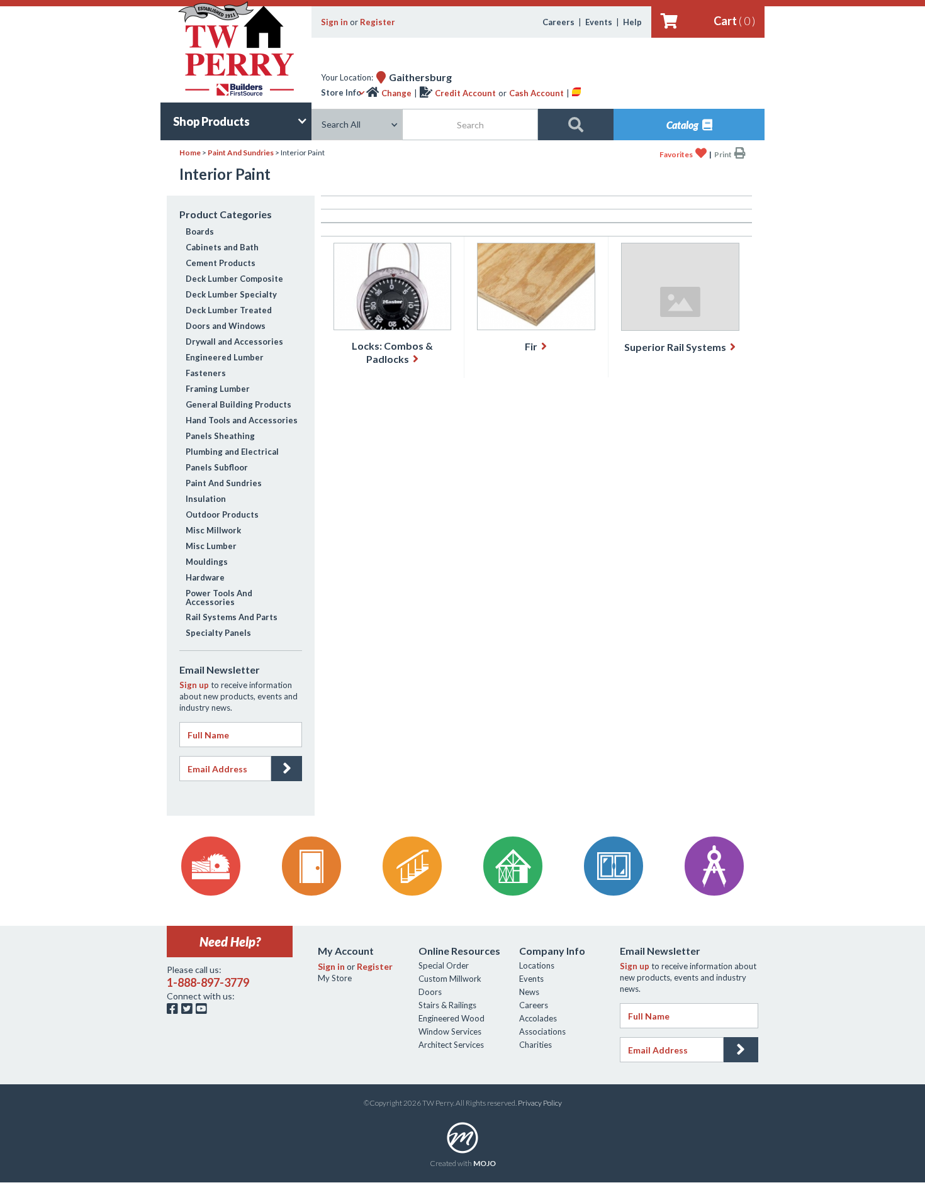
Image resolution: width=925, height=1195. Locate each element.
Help (632, 22)
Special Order (443, 965)
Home (190, 152)
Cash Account (536, 93)
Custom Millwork (449, 979)
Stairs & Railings (447, 1005)
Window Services (449, 1031)
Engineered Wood (451, 1018)
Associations (542, 1031)
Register (377, 22)
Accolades (538, 1018)
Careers (558, 22)
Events (598, 22)
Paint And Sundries (241, 152)
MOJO (484, 1163)
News (529, 992)
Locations (536, 965)
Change (396, 93)
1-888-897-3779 (208, 982)
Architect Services (451, 1045)
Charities (535, 1045)
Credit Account (465, 93)
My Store (335, 978)
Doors (430, 992)
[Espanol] (576, 93)
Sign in (334, 22)
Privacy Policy (540, 1103)
